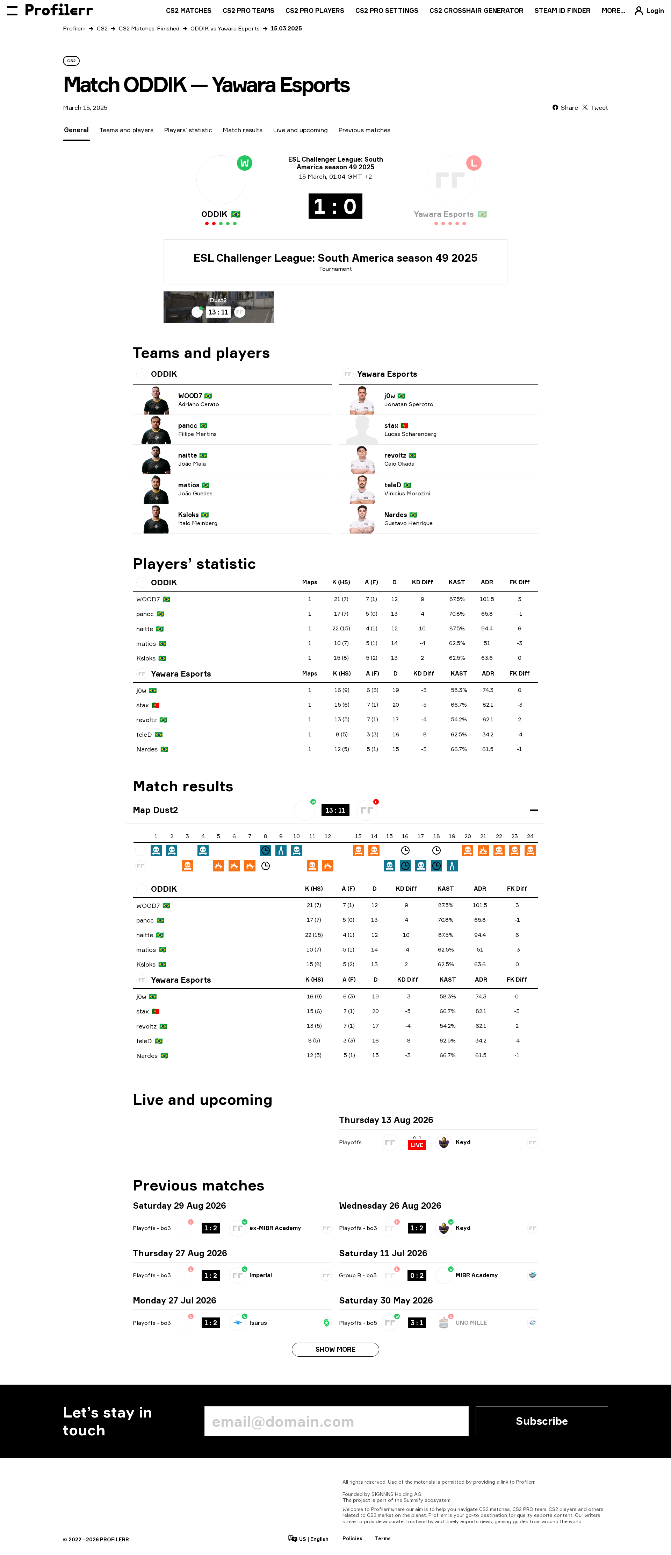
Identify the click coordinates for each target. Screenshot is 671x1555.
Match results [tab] (242, 130)
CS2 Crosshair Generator (477, 10)
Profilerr (74, 28)
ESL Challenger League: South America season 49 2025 (336, 258)
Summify (413, 1500)
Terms (383, 1538)
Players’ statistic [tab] (188, 130)
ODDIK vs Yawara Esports (225, 28)
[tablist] (227, 130)
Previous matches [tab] (364, 130)
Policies (352, 1538)
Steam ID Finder (563, 10)
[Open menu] (12, 10)
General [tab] (76, 130)
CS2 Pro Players (315, 10)
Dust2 (218, 300)
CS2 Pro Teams (248, 10)
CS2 (102, 28)
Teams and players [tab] (126, 130)
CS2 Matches (188, 10)
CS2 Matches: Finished (149, 28)
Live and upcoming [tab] (300, 130)
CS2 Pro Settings (386, 10)
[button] (335, 810)
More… (614, 10)
